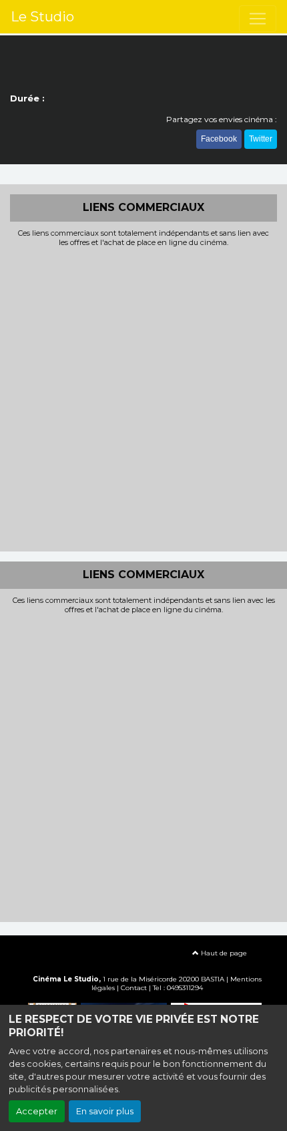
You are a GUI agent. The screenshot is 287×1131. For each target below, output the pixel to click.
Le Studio (42, 17)
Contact (134, 987)
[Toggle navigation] (257, 18)
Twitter (260, 139)
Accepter (36, 1111)
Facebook (219, 139)
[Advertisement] (143, 397)
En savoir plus (104, 1111)
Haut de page (223, 953)
